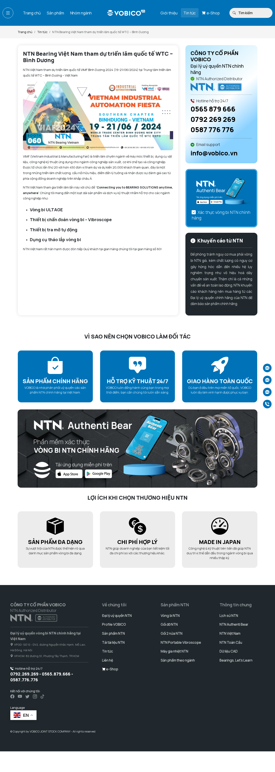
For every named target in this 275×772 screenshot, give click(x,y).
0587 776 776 (212, 129)
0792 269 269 (213, 119)
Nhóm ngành (81, 12)
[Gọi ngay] (267, 404)
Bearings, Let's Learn (236, 660)
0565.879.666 (56, 674)
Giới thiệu (168, 12)
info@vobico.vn (214, 153)
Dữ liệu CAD (229, 651)
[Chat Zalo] (267, 368)
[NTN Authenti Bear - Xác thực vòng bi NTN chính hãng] (221, 192)
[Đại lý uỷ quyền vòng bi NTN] (33, 617)
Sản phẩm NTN (113, 633)
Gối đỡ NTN (169, 624)
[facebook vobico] (12, 696)
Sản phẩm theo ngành (178, 660)
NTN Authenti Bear (234, 624)
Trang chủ (32, 12)
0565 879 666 (213, 109)
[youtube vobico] (20, 696)
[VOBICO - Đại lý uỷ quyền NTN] (216, 87)
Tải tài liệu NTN (113, 642)
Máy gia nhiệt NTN (174, 651)
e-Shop (213, 12)
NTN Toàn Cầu (231, 642)
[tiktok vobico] (42, 696)
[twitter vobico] (27, 696)
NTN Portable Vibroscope (181, 642)
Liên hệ (107, 660)
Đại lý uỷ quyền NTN (117, 615)
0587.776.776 (24, 680)
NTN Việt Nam (230, 633)
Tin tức (189, 12)
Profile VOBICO (114, 624)
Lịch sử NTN (229, 615)
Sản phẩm (55, 12)
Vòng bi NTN (170, 615)
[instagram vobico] (35, 696)
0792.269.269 (24, 674)
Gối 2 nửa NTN (171, 633)
